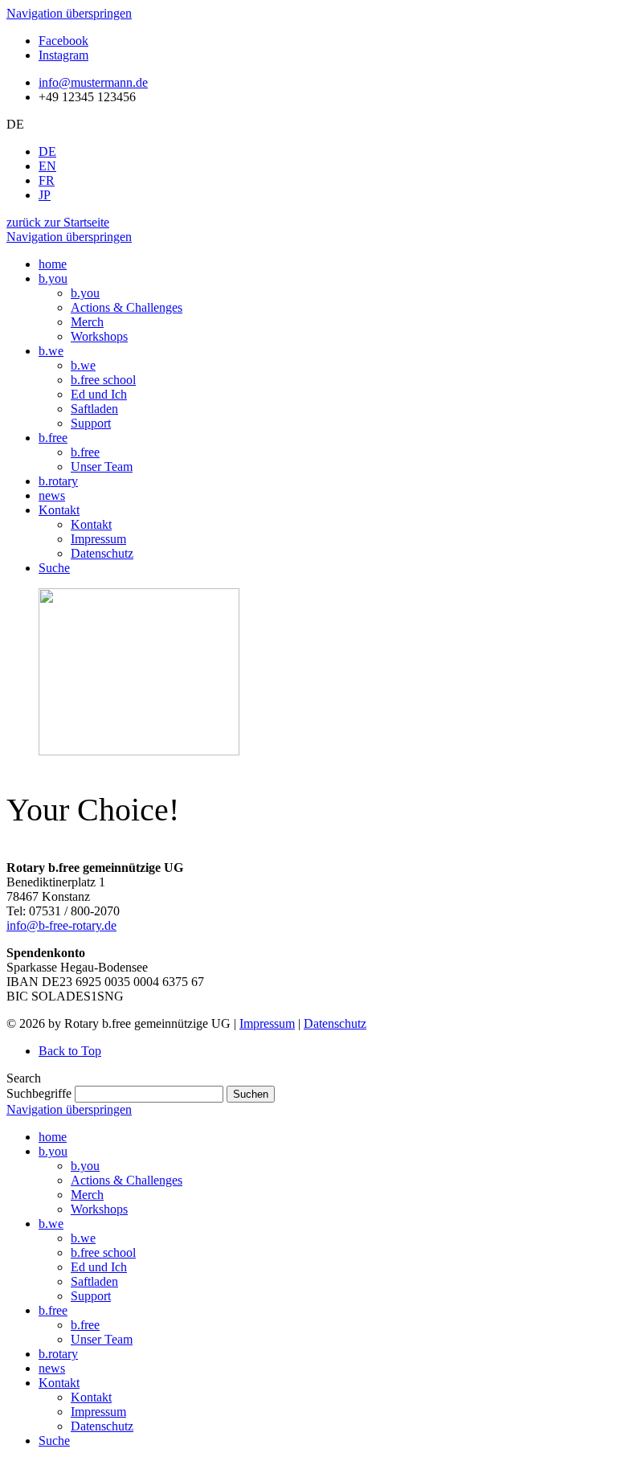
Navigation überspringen (69, 13)
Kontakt (59, 1382)
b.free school (103, 1252)
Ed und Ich (99, 1267)
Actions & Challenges (126, 1180)
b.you (53, 1151)
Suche (54, 1440)
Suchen (250, 1094)
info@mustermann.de (93, 82)
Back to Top (70, 1051)
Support (91, 1296)
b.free (53, 1310)
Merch (87, 1194)
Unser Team (102, 1339)
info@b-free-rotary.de (61, 925)
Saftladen (94, 1281)
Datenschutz (335, 1023)
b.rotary (58, 1354)
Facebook (63, 40)
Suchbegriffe (39, 1093)
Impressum (267, 1023)
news (52, 1368)
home (53, 1137)
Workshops (99, 1209)
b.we (51, 1223)
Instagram (63, 55)
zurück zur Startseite (57, 222)
